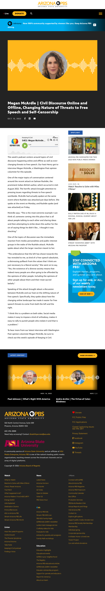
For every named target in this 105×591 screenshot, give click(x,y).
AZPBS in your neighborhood (46, 557)
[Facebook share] (26, 118)
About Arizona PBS (75, 483)
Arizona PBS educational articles (47, 564)
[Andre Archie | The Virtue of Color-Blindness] (78, 366)
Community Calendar (76, 493)
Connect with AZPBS (76, 480)
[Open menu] (100, 13)
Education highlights (43, 550)
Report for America (43, 577)
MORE (86, 355)
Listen (7, 527)
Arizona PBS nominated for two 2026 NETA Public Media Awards (82, 158)
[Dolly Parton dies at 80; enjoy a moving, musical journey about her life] (84, 194)
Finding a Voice (9, 552)
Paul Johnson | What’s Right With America (29, 399)
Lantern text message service (46, 525)
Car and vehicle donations (78, 543)
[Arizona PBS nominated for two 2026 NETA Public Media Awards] (84, 138)
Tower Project (74, 540)
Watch (7, 475)
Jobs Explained (9, 503)
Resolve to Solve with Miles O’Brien (16, 483)
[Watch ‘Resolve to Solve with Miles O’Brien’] (84, 165)
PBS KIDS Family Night (44, 519)
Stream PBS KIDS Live (43, 515)
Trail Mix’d (8, 490)
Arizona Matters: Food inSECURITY (16, 497)
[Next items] (97, 377)
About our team (42, 580)
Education (40, 546)
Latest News (40, 480)
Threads (77, 452)
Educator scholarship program (47, 570)
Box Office (72, 497)
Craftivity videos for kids (45, 529)
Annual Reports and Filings (78, 507)
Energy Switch (9, 500)
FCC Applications (79, 422)
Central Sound (9, 535)
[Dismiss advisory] (94, 25)
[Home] (52, 4)
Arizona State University (34, 451)
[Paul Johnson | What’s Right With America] (30, 366)
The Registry (40, 560)
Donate (78, 412)
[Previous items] (8, 377)
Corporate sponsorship (77, 533)
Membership (73, 527)
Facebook (78, 438)
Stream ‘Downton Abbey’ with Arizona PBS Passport (81, 244)
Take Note (8, 545)
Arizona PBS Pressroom (77, 490)
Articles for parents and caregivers (48, 535)
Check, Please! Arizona (12, 487)
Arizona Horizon (42, 483)
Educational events (43, 554)
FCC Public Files (79, 417)
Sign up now (85, 294)
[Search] (31, 13)
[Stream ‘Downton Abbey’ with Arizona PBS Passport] (84, 224)
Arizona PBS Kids (42, 512)
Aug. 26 (73, 184)
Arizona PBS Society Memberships (81, 523)
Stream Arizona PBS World (14, 520)
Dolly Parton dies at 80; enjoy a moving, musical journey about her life (82, 216)
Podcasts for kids (42, 532)
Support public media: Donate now (81, 520)
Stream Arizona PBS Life (13, 517)
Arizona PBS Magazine (76, 487)
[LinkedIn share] (31, 118)
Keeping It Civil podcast (12, 548)
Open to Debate (42, 493)
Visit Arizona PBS (74, 510)
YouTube (78, 447)
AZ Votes (39, 490)
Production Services (76, 500)
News (38, 475)
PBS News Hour (42, 500)
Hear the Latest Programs (13, 532)
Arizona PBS (24, 454)
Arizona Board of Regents (29, 466)
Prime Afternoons (10, 510)
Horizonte (40, 487)
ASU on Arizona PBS (11, 513)
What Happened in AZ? (12, 493)
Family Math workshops (45, 539)
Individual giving (74, 530)
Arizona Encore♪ (10, 542)
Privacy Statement (79, 433)
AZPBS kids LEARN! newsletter (47, 522)
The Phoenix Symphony (12, 538)
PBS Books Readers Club (77, 503)
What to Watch (9, 480)
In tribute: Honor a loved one (79, 537)
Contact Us (72, 513)
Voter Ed (39, 497)
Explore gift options (75, 517)
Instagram (78, 443)
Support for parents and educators (48, 574)
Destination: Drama (11, 507)
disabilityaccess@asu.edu (40, 434)
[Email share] (36, 118)
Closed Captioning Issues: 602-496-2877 (83, 428)
